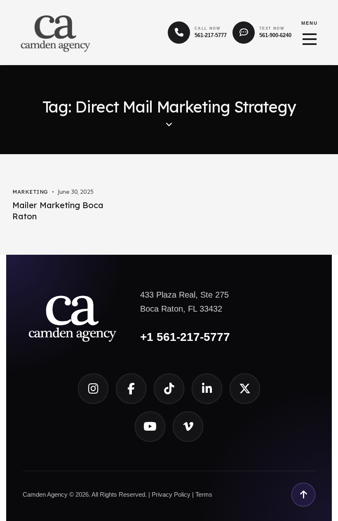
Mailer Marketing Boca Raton (57, 210)
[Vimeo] (188, 426)
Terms (203, 494)
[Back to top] (303, 495)
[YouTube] (150, 426)
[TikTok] (169, 388)
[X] (245, 388)
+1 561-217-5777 (185, 337)
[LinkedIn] (207, 388)
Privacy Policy (171, 494)
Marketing (30, 191)
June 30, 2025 (76, 191)
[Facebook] (131, 388)
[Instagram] (93, 388)
